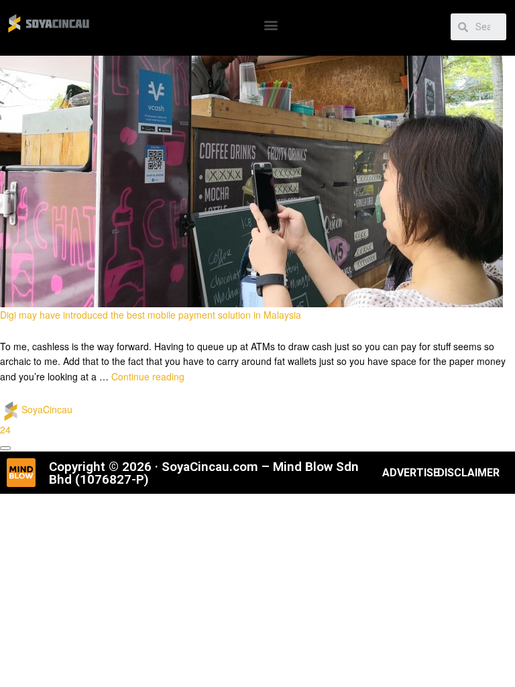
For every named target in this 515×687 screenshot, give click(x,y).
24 (5, 429)
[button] (271, 24)
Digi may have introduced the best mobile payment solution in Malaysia (150, 314)
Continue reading (147, 376)
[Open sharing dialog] (5, 448)
